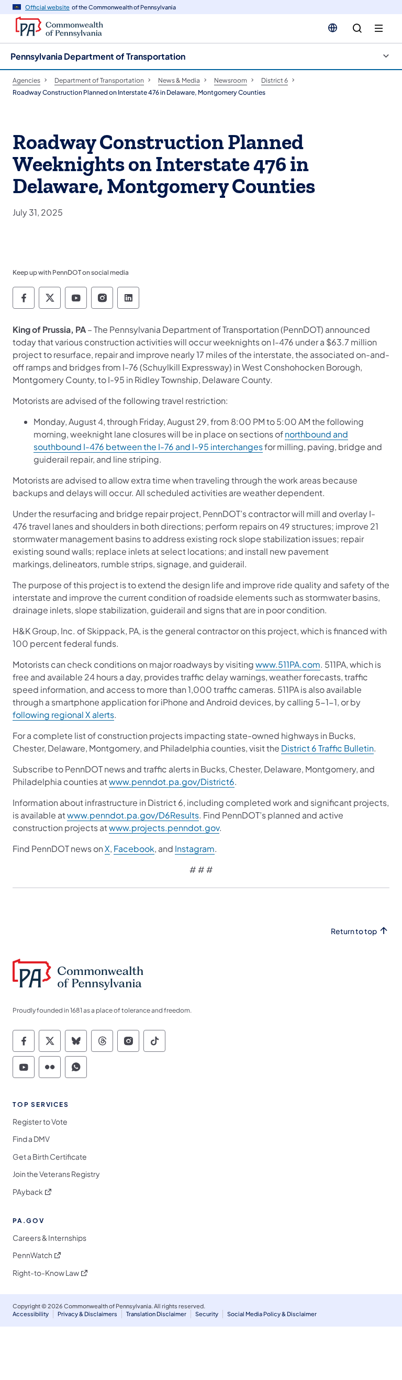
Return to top (354, 931)
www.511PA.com (287, 664)
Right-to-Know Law (46, 1273)
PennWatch (32, 1255)
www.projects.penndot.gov (164, 827)
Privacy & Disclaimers (87, 1313)
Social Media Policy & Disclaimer (272, 1313)
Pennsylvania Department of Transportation (97, 56)
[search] (357, 28)
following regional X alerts (63, 714)
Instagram (195, 848)
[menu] (378, 28)
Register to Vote (40, 1121)
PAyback (28, 1191)
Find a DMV (31, 1139)
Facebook (134, 848)
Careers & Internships (49, 1237)
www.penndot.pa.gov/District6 (171, 781)
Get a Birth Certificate (50, 1156)
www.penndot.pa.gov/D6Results (133, 815)
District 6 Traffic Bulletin (327, 748)
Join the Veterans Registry (56, 1174)
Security (206, 1313)
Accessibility (31, 1313)
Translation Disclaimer (156, 1313)
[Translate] (332, 27)
